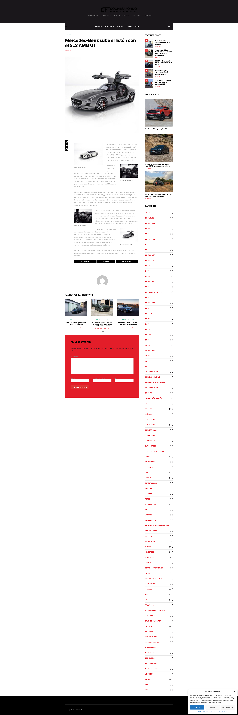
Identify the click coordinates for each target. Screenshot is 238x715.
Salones (148, 626)
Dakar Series (150, 462)
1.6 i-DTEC (148, 313)
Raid (146, 594)
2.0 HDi (147, 356)
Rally (147, 600)
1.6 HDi (147, 308)
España (148, 478)
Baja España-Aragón (153, 398)
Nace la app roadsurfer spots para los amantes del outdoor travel (158, 195)
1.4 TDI (147, 266)
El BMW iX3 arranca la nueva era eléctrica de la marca (128, 323)
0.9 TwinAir (149, 218)
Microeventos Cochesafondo (157, 525)
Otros (147, 573)
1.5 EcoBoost (150, 282)
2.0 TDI (147, 361)
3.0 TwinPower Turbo (153, 388)
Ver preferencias (228, 707)
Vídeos (137, 26)
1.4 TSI (147, 271)
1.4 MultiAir (149, 260)
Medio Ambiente (151, 520)
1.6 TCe (147, 324)
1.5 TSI (147, 287)
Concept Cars (151, 430)
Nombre (74, 378)
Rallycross (150, 605)
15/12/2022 (148, 131)
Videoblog (149, 674)
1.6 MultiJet (150, 319)
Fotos (147, 499)
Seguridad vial (151, 637)
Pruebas (98, 26)
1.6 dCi (147, 297)
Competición (150, 419)
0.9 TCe (147, 213)
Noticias (108, 26)
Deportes (149, 467)
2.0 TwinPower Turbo (153, 372)
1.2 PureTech (150, 239)
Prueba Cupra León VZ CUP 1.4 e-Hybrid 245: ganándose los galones (157, 165)
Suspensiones (150, 647)
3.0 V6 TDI (148, 393)
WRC (146, 685)
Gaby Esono (72, 327)
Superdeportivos (152, 642)
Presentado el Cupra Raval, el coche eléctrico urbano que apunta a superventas (102, 324)
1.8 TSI (147, 340)
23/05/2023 (157, 86)
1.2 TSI (147, 250)
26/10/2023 (157, 76)
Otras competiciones (154, 568)
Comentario (74, 356)
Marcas (120, 26)
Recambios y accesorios (155, 610)
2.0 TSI (147, 366)
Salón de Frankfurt (153, 621)
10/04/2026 (106, 328)
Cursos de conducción (154, 451)
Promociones (150, 584)
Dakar (147, 457)
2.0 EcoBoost (150, 350)
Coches (129, 26)
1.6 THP (148, 335)
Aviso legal (224, 711)
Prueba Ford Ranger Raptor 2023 (157, 129)
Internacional (151, 504)
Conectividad (150, 441)
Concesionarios (151, 435)
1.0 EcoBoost (150, 223)
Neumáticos (150, 541)
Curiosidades (150, 446)
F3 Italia (148, 488)
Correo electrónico (99, 378)
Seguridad (149, 631)
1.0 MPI (147, 228)
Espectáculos (151, 483)
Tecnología (150, 653)
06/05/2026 (80, 327)
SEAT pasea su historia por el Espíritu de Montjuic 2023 (163, 82)
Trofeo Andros (151, 669)
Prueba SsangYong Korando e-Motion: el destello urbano (162, 72)
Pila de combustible (153, 578)
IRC (146, 510)
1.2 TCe (147, 244)
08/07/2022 (148, 198)
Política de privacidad (214, 711)
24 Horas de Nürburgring (155, 382)
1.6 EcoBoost (150, 303)
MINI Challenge (151, 531)
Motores (148, 536)
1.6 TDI (147, 329)
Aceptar (197, 707)
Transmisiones (151, 663)
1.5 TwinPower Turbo (153, 292)
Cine (146, 403)
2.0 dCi (147, 345)
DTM (146, 472)
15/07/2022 (148, 168)
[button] (234, 692)
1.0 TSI (147, 234)
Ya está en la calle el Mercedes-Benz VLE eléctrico (76, 323)
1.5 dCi (147, 276)
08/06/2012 (68, 50)
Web (116, 378)
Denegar (213, 707)
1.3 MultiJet (150, 255)
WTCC (147, 690)
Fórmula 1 (149, 494)
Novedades (68, 34)
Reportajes (150, 616)
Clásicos (148, 414)
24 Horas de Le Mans (153, 377)
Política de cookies (203, 711)
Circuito (148, 409)
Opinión (148, 563)
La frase (148, 515)
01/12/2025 (132, 327)
